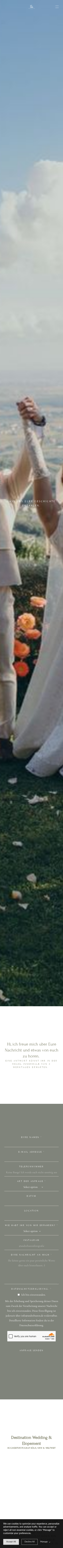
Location (31, 1210)
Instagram (31, 1240)
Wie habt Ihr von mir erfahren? (31, 1225)
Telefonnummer (31, 1166)
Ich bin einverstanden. (33, 1294)
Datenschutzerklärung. (31, 1289)
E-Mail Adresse (31, 1152)
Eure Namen (31, 1137)
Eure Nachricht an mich (31, 1255)
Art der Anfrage (31, 1181)
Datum (31, 1196)
